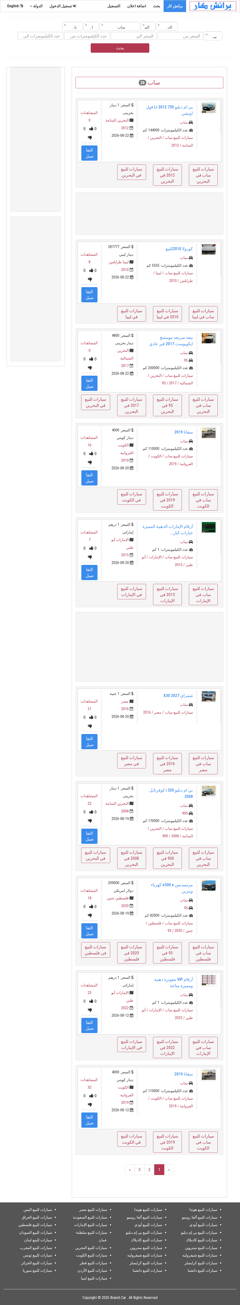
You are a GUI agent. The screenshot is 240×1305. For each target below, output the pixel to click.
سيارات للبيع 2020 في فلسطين (131, 952)
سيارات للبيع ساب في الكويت (203, 499)
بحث (156, 6)
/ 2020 (180, 930)
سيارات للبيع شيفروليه (199, 1255)
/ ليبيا (160, 273)
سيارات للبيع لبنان (38, 1240)
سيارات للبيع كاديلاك (201, 1240)
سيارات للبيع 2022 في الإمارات (167, 1047)
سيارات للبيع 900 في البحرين (167, 858)
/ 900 (166, 836)
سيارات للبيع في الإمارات (131, 591)
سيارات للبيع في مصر (131, 760)
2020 (125, 906)
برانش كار (175, 6)
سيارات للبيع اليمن (37, 1209)
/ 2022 (180, 1018)
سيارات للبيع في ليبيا (131, 313)
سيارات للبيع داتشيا (202, 1270)
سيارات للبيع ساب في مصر (203, 763)
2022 (125, 1008)
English (13, 6)
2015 (125, 555)
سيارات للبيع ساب (179, 137)
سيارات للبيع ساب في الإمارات (203, 594)
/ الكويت (158, 456)
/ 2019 (174, 464)
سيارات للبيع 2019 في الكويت (167, 499)
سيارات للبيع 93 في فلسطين (167, 952)
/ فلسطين (156, 923)
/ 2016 (148, 712)
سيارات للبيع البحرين (91, 1248)
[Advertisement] (149, 214)
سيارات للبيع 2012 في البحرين (167, 175)
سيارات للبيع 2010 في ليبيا (167, 313)
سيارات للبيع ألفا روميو (199, 1217)
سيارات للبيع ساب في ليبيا (203, 313)
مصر (125, 701)
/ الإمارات (157, 557)
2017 (125, 365)
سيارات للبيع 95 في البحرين (167, 405)
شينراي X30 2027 (178, 695)
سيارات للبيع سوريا (37, 1270)
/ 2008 (176, 836)
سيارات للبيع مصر (93, 1209)
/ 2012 (176, 145)
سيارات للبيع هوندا (203, 1209)
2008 (125, 811)
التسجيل (113, 6)
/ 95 (165, 383)
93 (186, 908)
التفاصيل (90, 153)
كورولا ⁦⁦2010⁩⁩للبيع (179, 248)
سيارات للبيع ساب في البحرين (203, 175)
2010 (125, 269)
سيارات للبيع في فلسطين (95, 949)
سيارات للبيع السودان (35, 1232)
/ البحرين (157, 137)
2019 (125, 460)
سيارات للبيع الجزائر (36, 1263)
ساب (184, 122)
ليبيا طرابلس (119, 262)
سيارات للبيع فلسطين (35, 1225)
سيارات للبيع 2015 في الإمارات (167, 594)
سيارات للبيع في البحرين (131, 172)
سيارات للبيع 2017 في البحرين (131, 405)
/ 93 (171, 930)
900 (185, 813)
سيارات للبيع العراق (37, 1217)
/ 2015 (180, 565)
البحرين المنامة (117, 120)
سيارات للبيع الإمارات (90, 1225)
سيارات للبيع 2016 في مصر (167, 763)
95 (186, 360)
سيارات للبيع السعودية (90, 1217)
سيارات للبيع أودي (203, 1225)
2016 (125, 709)
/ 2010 (174, 280)
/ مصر (159, 712)
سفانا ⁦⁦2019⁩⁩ (183, 432)
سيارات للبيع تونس (37, 1255)
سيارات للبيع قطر (93, 1263)
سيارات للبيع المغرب (36, 1248)
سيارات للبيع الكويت (91, 1255)
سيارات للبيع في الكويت (131, 496)
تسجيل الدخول (61, 6)
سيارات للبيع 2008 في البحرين (131, 858)
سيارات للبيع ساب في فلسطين (203, 952)
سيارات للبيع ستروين (201, 1248)
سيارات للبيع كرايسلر (200, 1263)
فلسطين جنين (118, 898)
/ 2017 (174, 383)
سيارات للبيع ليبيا (94, 1278)
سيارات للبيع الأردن (92, 1270)
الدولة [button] (37, 6)
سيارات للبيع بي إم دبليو (199, 1232)
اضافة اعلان (136, 6)
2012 (125, 128)
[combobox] (167, 26)
